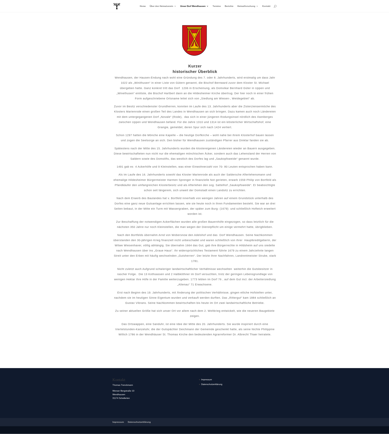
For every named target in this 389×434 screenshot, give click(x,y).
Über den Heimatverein (161, 6)
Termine (217, 6)
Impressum (206, 379)
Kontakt (266, 6)
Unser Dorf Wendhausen (193, 6)
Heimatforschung (246, 6)
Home (143, 6)
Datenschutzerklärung (211, 384)
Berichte (229, 6)
